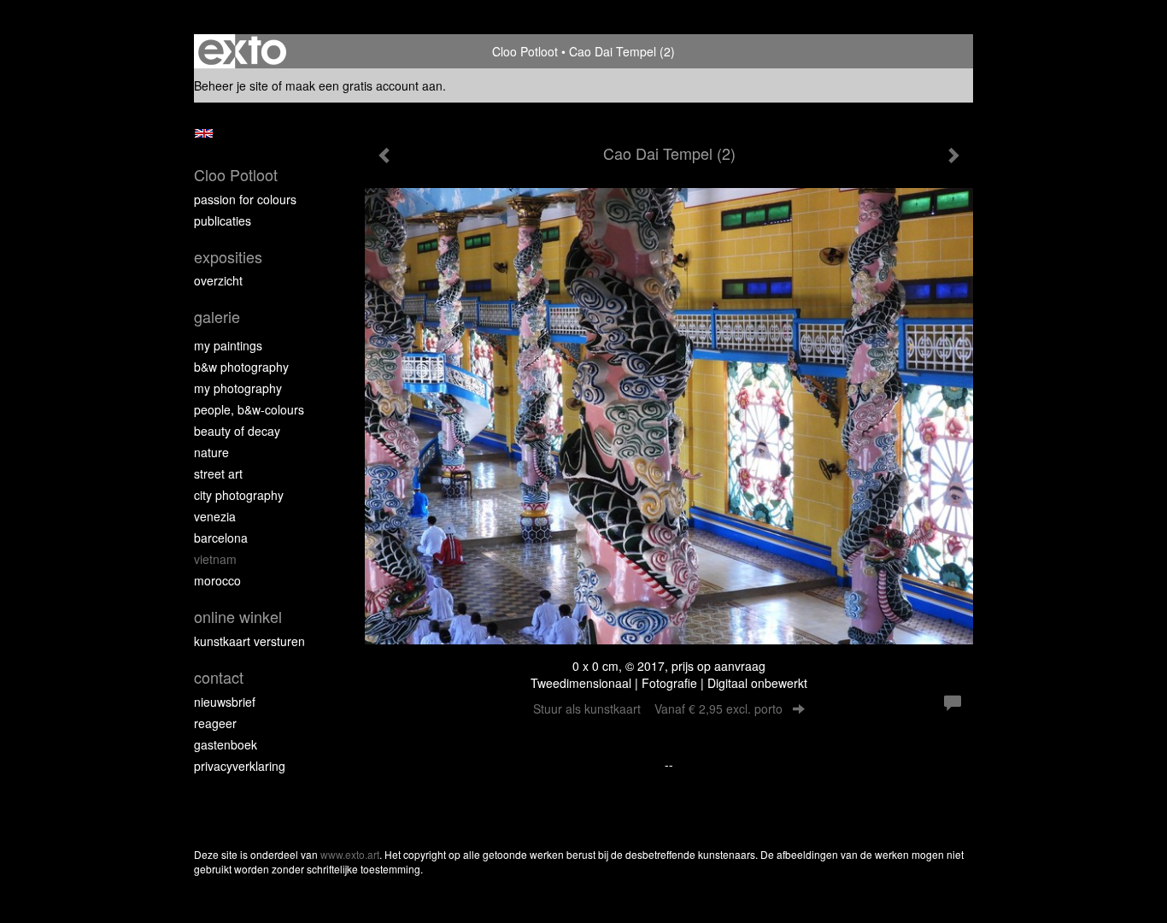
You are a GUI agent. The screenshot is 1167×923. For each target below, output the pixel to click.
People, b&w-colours (249, 409)
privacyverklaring (239, 765)
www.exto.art (349, 854)
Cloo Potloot (525, 51)
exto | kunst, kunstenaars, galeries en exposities (242, 51)
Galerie (217, 316)
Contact (218, 677)
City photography (239, 494)
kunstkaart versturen (249, 641)
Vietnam (215, 558)
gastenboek (225, 744)
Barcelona (221, 537)
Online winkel (238, 616)
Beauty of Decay (237, 430)
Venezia (215, 516)
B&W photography (241, 366)
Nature (211, 452)
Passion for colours (245, 199)
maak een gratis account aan (364, 85)
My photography (238, 388)
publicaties (222, 220)
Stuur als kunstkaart (658, 708)
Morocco (217, 580)
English (204, 133)
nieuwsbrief (224, 701)
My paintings (228, 345)
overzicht (218, 280)
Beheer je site (231, 85)
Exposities (228, 256)
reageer (215, 723)
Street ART (218, 473)
